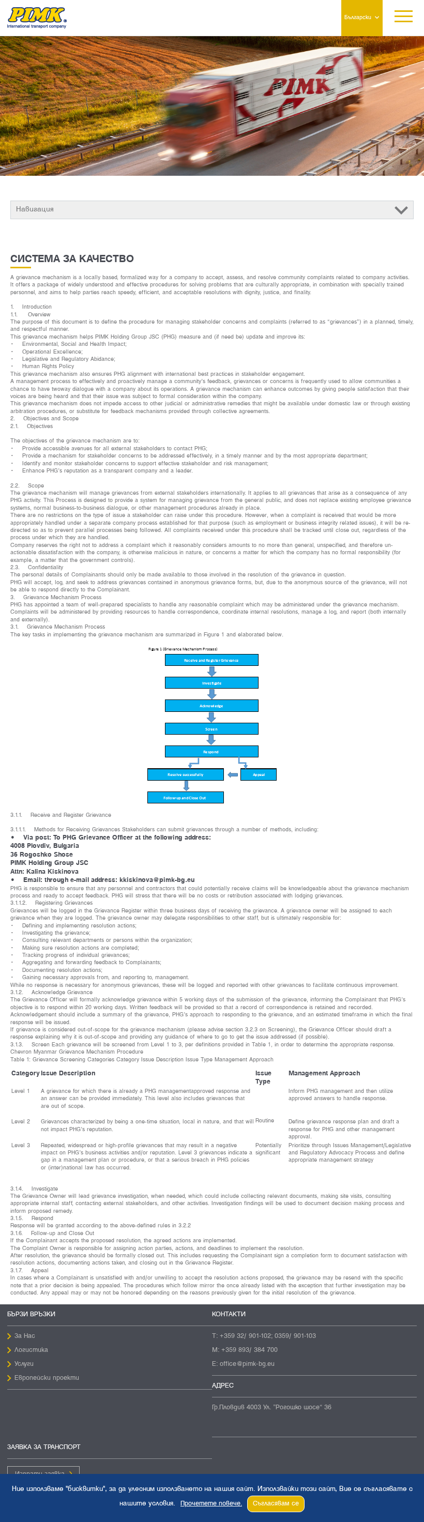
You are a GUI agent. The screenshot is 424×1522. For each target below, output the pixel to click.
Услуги (24, 1364)
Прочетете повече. (211, 1504)
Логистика (31, 1350)
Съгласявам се (276, 1504)
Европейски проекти (46, 1378)
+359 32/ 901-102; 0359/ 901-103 (268, 1336)
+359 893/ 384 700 (249, 1350)
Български (357, 17)
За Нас (24, 1336)
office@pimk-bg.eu (247, 1364)
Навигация (35, 209)
